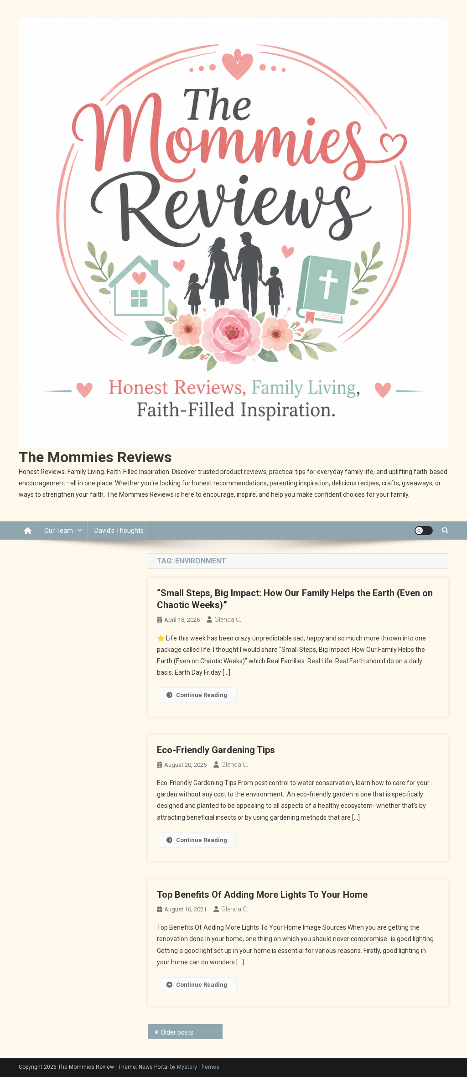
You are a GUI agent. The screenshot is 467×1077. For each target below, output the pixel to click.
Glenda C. (227, 619)
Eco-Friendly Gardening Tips (216, 749)
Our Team (58, 530)
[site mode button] (424, 530)
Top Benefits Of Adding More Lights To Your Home (262, 894)
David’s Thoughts (119, 530)
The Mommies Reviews (95, 457)
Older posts (177, 1032)
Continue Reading (201, 695)
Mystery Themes (198, 1067)
